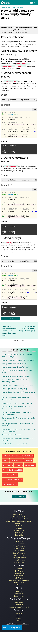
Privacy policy (19, 596)
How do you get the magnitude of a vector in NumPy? (17, 439)
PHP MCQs (19, 465)
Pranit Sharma (8, 32)
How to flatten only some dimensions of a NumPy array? (16, 408)
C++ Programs (19, 544)
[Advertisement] (16, 22)
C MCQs (6, 460)
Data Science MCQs (10, 484)
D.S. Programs (19, 551)
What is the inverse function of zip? (14, 444)
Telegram (19, 614)
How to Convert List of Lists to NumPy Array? (17, 385)
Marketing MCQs (19, 514)
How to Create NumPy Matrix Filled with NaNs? (18, 360)
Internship (19, 602)
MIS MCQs (19, 523)
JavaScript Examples (19, 558)
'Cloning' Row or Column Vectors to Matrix (17, 403)
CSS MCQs (28, 460)
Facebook (19, 616)
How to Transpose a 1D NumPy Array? (15, 367)
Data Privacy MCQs (10, 475)
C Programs (19, 541)
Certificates (19, 605)
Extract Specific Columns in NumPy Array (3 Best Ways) (27, 328)
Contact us (19, 594)
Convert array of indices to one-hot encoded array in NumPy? (17, 356)
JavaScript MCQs (17, 460)
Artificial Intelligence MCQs (13, 470)
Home (3, 8)
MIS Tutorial (19, 578)
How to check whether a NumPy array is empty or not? (18, 393)
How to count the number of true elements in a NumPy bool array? (18, 430)
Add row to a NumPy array (11, 435)
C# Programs (19, 555)
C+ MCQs (19, 528)
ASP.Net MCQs (30, 465)
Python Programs (17, 8)
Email (19, 620)
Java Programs (19, 548)
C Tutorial (19, 569)
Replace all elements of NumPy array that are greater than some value (9, 330)
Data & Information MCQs (12, 479)
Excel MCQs (19, 535)
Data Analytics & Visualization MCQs (19, 521)
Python (8, 8)
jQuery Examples (19, 560)
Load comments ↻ (19, 496)
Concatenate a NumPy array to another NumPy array (18, 419)
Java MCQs (19, 456)
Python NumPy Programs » (11, 319)
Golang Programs (19, 553)
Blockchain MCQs (19, 517)
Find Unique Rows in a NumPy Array (14, 389)
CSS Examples (19, 562)
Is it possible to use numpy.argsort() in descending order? (15, 381)
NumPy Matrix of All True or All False (14, 364)
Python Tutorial (19, 573)
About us (19, 591)
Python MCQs (8, 456)
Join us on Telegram (10, 628)
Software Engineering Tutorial (18, 580)
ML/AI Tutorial (19, 576)
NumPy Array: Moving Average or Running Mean (17, 371)
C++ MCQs (29, 456)
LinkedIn (19, 618)
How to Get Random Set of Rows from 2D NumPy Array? (16, 399)
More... (19, 585)
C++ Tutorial (19, 571)
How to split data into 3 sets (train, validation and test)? (17, 425)
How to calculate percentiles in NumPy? (16, 376)
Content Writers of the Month (19, 607)
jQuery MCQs (8, 465)
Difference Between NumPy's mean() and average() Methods (16, 413)
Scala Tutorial (19, 583)
